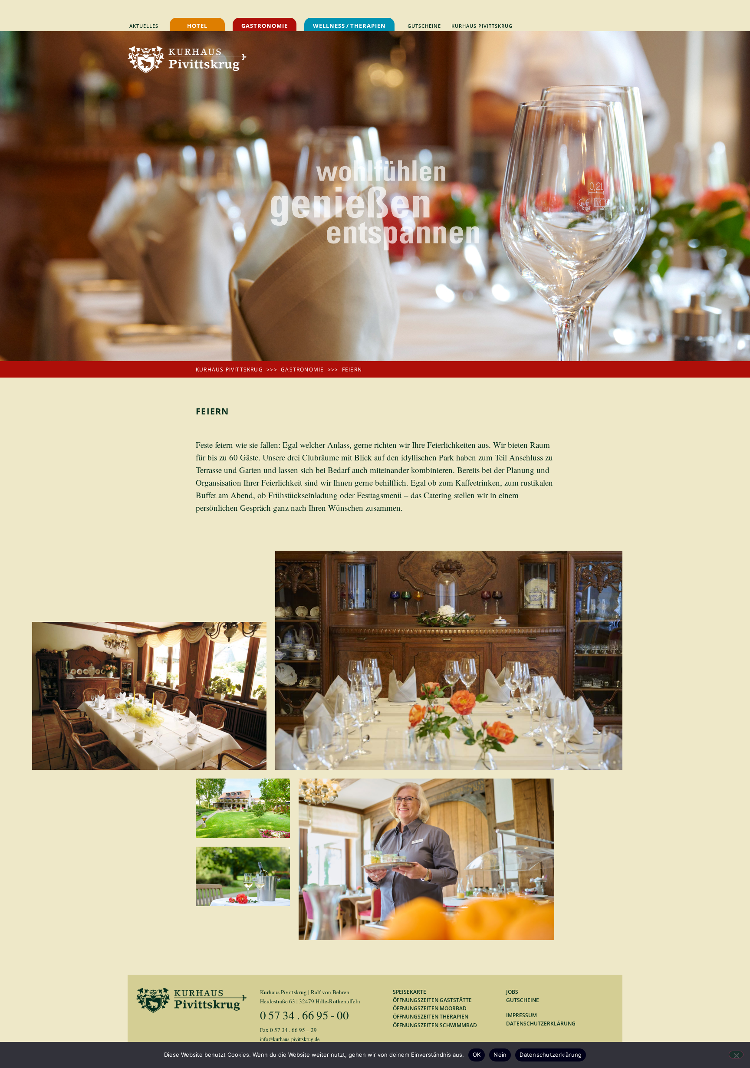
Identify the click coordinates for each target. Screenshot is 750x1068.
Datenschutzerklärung (551, 1054)
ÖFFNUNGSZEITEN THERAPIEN (430, 1016)
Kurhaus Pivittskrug (229, 369)
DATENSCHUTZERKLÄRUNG (541, 1023)
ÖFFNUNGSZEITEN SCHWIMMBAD (435, 1025)
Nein (500, 1054)
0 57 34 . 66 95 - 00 (304, 1015)
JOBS (512, 992)
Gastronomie (302, 369)
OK (477, 1054)
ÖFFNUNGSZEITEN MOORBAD (430, 1008)
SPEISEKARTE (409, 992)
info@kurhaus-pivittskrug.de (289, 1038)
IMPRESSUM (521, 1015)
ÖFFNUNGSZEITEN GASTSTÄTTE (432, 1000)
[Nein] (736, 1054)
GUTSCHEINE (522, 1000)
